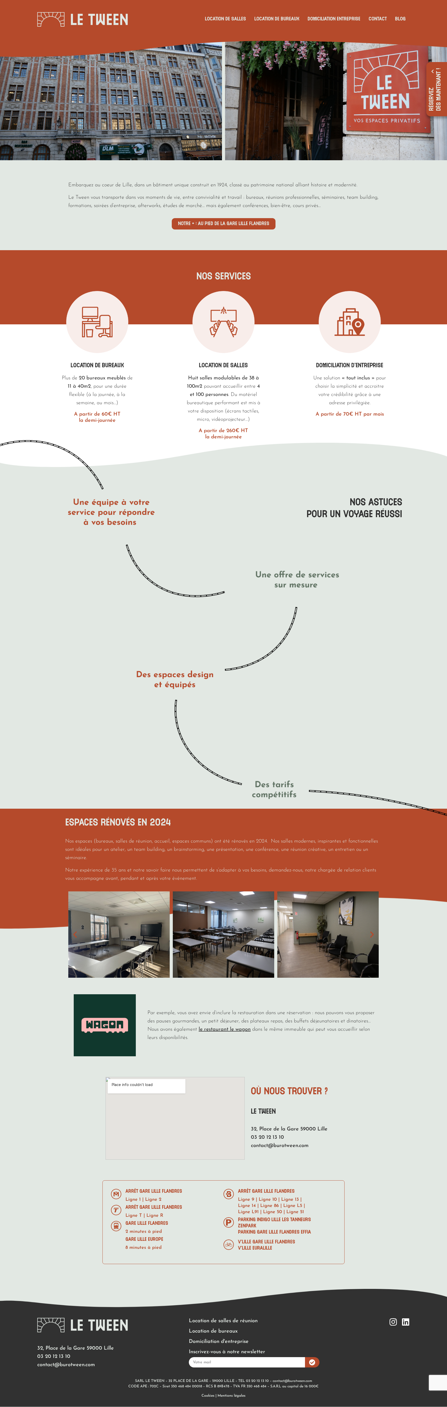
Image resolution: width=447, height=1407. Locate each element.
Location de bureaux (276, 19)
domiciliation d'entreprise (349, 366)
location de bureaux (97, 366)
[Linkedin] (405, 1322)
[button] (7, 98)
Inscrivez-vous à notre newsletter (227, 1352)
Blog (400, 19)
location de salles (223, 366)
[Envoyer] (312, 1362)
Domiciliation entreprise (334, 19)
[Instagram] (393, 1322)
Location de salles (225, 19)
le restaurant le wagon (225, 1029)
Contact (378, 19)
